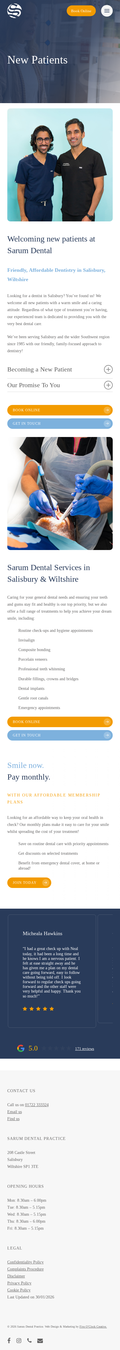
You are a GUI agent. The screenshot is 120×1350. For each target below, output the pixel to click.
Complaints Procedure (25, 1269)
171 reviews (84, 1049)
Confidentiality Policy (25, 1262)
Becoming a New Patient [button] (39, 369)
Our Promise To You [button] (33, 385)
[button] (107, 11)
